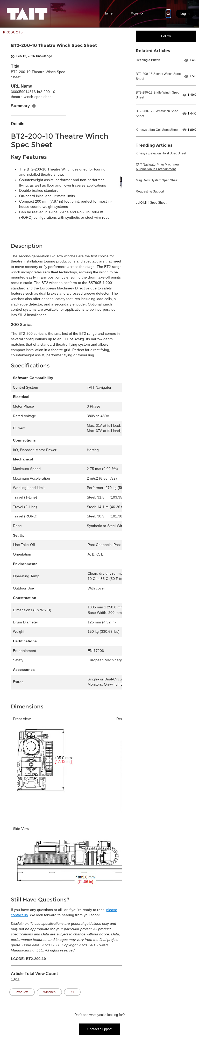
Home (108, 13)
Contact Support (99, 1029)
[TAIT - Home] (27, 13)
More (134, 13)
